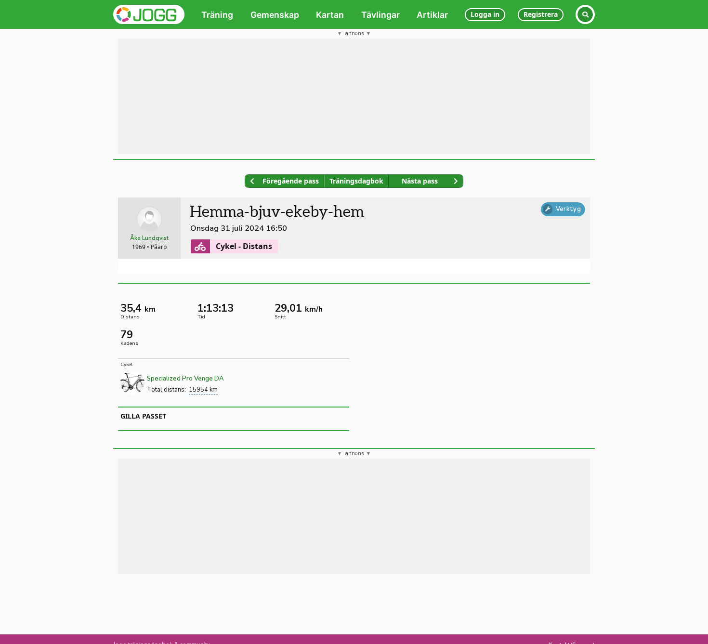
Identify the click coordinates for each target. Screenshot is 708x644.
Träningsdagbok (356, 180)
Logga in (485, 14)
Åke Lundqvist (149, 238)
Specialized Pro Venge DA (185, 378)
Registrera (541, 14)
